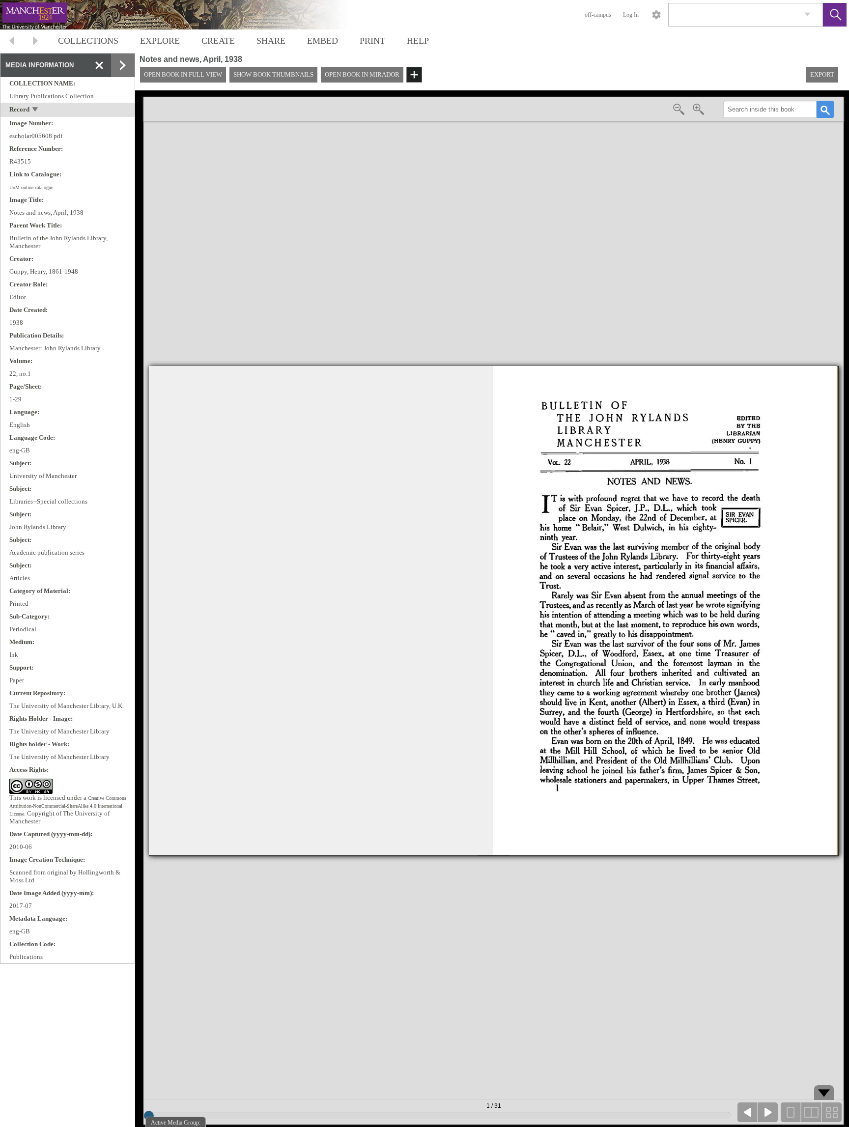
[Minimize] (99, 65)
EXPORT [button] (822, 74)
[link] (807, 14)
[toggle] (35, 110)
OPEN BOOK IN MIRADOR (362, 74)
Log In (631, 14)
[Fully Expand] (123, 65)
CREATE (218, 41)
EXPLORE (160, 41)
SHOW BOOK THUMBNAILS (273, 74)
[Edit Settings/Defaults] (656, 15)
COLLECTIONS (88, 41)
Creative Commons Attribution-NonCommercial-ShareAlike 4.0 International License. (67, 806)
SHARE (270, 41)
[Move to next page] (35, 42)
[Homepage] (185, 14)
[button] (835, 15)
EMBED (322, 41)
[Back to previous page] (12, 42)
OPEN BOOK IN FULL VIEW (183, 74)
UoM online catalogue (31, 187)
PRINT (372, 41)
